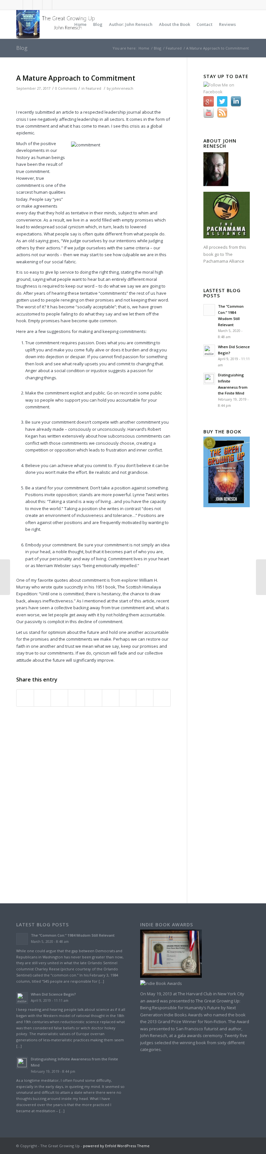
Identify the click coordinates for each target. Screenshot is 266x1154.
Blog (98, 24)
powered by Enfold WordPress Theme (116, 1145)
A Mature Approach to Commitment (75, 78)
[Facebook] (27, 5)
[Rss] (57, 5)
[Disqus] (101, 804)
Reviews (227, 24)
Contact (204, 24)
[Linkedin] (47, 5)
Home (80, 24)
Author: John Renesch (130, 24)
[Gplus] (37, 5)
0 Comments (66, 88)
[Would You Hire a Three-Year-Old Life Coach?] (5, 577)
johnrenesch (122, 88)
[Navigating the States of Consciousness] (261, 577)
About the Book (174, 24)
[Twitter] (18, 5)
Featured (174, 48)
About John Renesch (219, 143)
